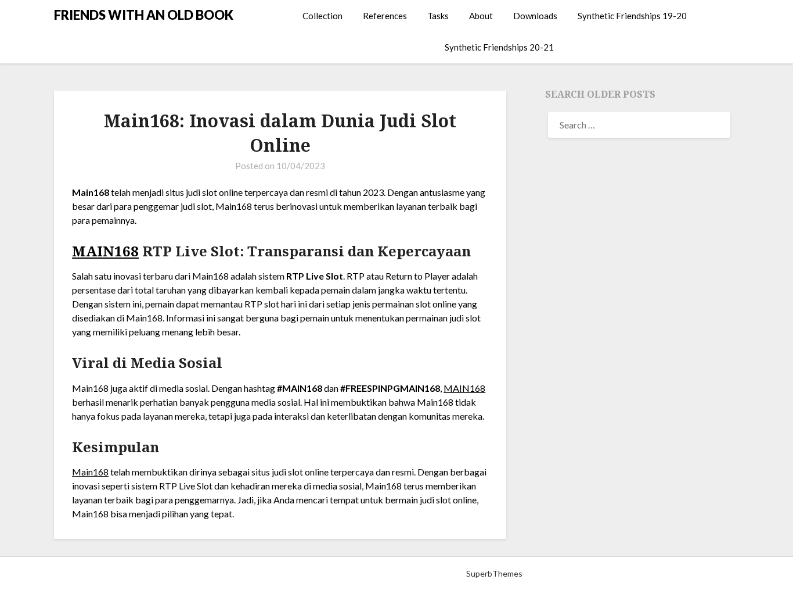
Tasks (438, 15)
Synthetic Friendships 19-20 (632, 15)
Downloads (535, 15)
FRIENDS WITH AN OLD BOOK (143, 15)
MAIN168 (105, 250)
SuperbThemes (494, 573)
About (481, 15)
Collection (322, 15)
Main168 (90, 471)
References (385, 15)
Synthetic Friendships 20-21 (499, 47)
